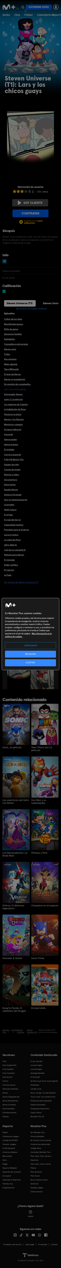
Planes (33, 1168)
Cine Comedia (9, 1073)
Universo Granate (12, 494)
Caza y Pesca (35, 1112)
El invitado (9, 449)
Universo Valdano (10, 1152)
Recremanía (10, 359)
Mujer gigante (10, 364)
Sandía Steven (11, 489)
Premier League (9, 1144)
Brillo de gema (11, 329)
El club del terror (12, 519)
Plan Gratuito (36, 1172)
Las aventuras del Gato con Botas (16, 801)
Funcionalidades (37, 1136)
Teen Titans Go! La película (41, 749)
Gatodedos (9, 339)
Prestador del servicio (12, 1244)
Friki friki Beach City (14, 459)
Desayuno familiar (13, 334)
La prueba (9, 504)
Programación (9, 1188)
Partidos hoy (8, 1184)
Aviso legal (30, 1244)
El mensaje (9, 560)
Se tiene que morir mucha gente (44, 1081)
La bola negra (36, 1065)
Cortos (5, 1081)
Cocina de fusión (12, 469)
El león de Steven (12, 374)
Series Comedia (9, 1105)
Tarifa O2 (34, 1184)
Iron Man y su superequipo (38, 801)
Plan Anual (35, 1176)
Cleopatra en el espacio (44, 905)
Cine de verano (9, 1085)
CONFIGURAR (30, 645)
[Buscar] (22, 7)
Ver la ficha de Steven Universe (31, 308)
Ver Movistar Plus (37, 1132)
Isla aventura (10, 479)
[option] (19, 672)
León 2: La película (13, 399)
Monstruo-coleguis (13, 424)
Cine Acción (8, 1077)
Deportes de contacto (12, 1172)
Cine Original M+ (10, 1065)
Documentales (9, 1109)
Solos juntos (10, 484)
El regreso (9, 570)
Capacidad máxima (13, 525)
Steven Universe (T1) (20, 303)
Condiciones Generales (40, 1144)
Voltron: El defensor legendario (13, 907)
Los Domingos (36, 1069)
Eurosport (7, 1176)
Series (6, 14)
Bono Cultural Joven (39, 1180)
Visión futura (10, 509)
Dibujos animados (38, 1105)
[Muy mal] (14, 191)
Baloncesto (7, 1156)
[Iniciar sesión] (55, 7)
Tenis (5, 1160)
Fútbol (28, 14)
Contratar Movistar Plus (40, 1152)
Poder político (11, 565)
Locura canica (11, 534)
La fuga (7, 575)
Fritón (7, 354)
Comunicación (36, 1192)
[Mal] (18, 191)
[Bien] (26, 191)
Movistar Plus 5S (37, 1116)
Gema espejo (10, 439)
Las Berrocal (35, 1089)
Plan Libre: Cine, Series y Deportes (40, 1158)
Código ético (35, 1148)
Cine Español (8, 1069)
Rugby (5, 1164)
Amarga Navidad (37, 1073)
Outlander (34, 1085)
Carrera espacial (12, 454)
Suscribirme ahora (38, 7)
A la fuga (8, 514)
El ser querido (36, 1061)
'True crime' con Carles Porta (42, 1097)
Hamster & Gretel (12, 958)
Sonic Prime (37, 958)
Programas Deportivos (39, 1109)
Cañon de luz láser (13, 319)
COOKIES (54, 1244)
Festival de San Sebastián (41, 1101)
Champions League (11, 1136)
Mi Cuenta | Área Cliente (40, 1140)
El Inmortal (35, 1077)
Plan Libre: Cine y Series (40, 1164)
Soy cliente (33, 203)
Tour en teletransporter (16, 499)
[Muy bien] (29, 191)
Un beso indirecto (12, 429)
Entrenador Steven (13, 394)
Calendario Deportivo (12, 1180)
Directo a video (11, 474)
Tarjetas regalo (36, 1188)
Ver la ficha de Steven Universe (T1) (21, 582)
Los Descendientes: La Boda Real (15, 854)
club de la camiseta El (15, 550)
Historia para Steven (14, 555)
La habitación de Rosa (15, 409)
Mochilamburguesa (13, 324)
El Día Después (9, 1148)
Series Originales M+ (11, 1097)
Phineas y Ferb (39, 852)
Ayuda (30, 1216)
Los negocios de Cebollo (16, 404)
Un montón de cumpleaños (17, 384)
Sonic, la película (12, 747)
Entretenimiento (9, 1112)
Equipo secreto (11, 464)
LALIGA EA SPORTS (10, 1140)
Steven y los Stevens (14, 419)
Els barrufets (38, 1008)
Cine (17, 14)
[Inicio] (9, 7)
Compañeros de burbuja (16, 344)
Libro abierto (10, 545)
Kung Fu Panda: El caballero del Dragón (14, 1009)
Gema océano (11, 444)
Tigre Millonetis (11, 369)
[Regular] (22, 191)
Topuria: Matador (10, 1168)
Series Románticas (10, 1101)
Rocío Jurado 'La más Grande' (43, 1093)
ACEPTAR (30, 662)
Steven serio (10, 349)
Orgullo (6, 1116)
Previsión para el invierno (16, 529)
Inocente (8, 434)
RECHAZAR (30, 654)
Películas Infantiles (10, 1089)
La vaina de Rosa (12, 540)
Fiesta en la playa (12, 414)
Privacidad (42, 1244)
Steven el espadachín (14, 379)
